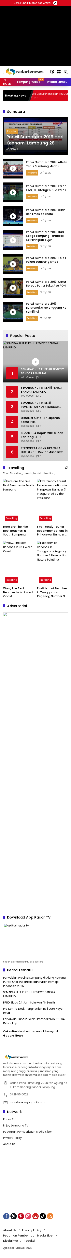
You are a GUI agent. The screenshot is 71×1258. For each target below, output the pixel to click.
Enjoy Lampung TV (15, 1125)
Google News (13, 1036)
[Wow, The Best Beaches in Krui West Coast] (18, 563)
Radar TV (9, 1119)
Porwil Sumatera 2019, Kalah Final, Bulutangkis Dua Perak (46, 188)
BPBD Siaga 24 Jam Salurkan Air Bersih (29, 1002)
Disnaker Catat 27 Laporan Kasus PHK (40, 420)
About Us (9, 1144)
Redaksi (29, 1241)
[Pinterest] (21, 1216)
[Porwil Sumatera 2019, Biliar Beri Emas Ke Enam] (13, 216)
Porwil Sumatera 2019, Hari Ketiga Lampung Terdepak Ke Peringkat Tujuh (45, 236)
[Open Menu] (58, 71)
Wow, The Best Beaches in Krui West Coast (18, 592)
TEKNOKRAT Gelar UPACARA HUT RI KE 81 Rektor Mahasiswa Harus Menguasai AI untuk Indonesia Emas (43, 450)
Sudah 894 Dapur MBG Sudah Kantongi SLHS (42, 435)
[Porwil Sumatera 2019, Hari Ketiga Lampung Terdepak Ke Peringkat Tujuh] (13, 240)
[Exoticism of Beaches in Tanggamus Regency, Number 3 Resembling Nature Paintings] (52, 563)
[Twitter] (13, 1216)
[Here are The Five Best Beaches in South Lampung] (18, 501)
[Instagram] (28, 1216)
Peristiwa (12, 131)
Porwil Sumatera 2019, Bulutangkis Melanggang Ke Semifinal (46, 307)
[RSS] (50, 1216)
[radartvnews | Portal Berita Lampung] (24, 71)
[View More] (66, 467)
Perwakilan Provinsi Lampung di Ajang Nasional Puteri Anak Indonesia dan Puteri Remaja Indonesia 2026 (34, 982)
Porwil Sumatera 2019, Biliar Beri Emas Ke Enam (45, 212)
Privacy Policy (12, 1138)
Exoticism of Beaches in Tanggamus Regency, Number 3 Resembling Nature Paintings (52, 592)
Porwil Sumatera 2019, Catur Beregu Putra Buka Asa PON (46, 284)
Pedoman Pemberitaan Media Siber (27, 1132)
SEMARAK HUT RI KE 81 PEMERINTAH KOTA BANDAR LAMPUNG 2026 (40, 405)
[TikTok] (43, 1216)
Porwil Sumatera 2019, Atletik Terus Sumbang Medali (46, 164)
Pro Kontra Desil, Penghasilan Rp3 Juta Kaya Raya (36, 95)
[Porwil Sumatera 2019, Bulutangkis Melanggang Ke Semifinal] (13, 312)
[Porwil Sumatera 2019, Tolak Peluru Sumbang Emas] (13, 264)
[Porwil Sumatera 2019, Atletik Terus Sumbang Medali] (13, 168)
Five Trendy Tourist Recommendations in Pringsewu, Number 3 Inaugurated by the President (52, 531)
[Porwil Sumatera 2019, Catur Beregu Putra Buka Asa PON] (13, 288)
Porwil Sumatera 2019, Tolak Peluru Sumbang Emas (46, 260)
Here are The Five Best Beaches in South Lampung (15, 530)
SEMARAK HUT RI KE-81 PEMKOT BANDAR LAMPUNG (42, 390)
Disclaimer (10, 1241)
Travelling (11, 518)
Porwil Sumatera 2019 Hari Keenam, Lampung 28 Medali (34, 140)
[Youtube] (35, 1216)
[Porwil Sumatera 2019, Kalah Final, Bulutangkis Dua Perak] (13, 192)
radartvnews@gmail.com (27, 1102)
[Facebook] (6, 1216)
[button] (52, 71)
